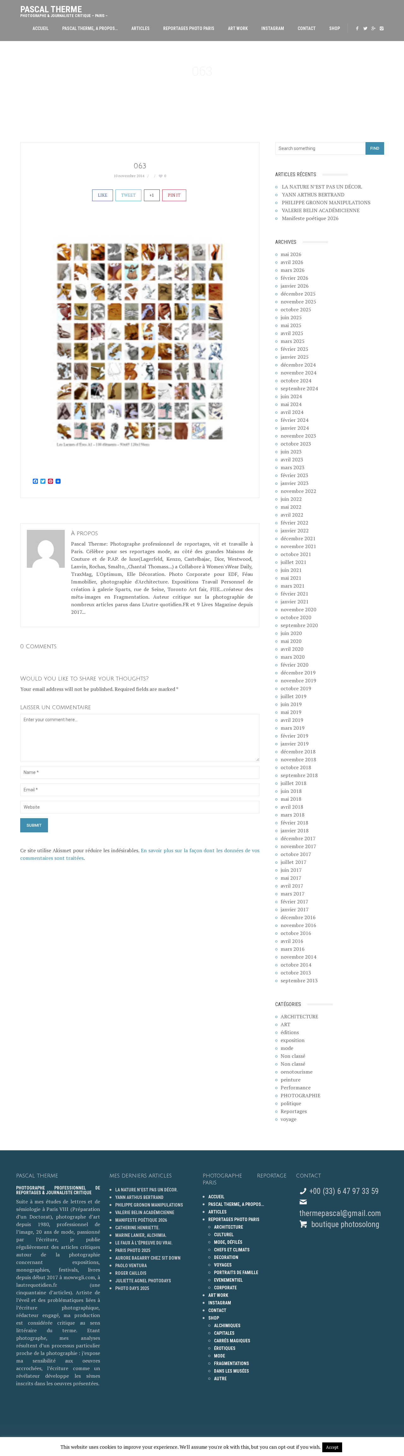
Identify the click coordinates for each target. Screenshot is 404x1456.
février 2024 (294, 419)
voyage (288, 1119)
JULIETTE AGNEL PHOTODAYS (143, 1280)
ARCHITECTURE (299, 1016)
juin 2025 (291, 317)
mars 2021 (293, 585)
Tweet (128, 195)
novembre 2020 (298, 609)
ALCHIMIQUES (227, 1325)
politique (291, 1103)
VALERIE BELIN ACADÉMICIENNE (320, 210)
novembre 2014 (298, 956)
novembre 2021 (298, 546)
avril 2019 (292, 719)
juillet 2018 (293, 783)
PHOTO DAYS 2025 (132, 1288)
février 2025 (294, 348)
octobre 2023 (296, 443)
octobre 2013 (296, 972)
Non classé (293, 1055)
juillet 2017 (293, 862)
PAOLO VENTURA (131, 1265)
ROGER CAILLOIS (130, 1273)
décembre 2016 (298, 917)
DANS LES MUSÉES (231, 1371)
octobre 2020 (296, 617)
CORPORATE (225, 1287)
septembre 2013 (299, 980)
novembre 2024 (298, 372)
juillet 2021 (293, 562)
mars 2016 (293, 948)
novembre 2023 (298, 435)
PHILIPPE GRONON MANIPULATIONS (326, 202)
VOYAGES (223, 1264)
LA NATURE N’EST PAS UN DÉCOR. (322, 186)
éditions (290, 1032)
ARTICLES (140, 28)
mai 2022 (291, 506)
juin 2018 (291, 791)
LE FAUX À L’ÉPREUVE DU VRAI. (144, 1242)
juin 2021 (291, 569)
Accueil (41, 28)
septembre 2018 (299, 775)
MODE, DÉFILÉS (228, 1242)
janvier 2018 (295, 830)
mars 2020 (293, 656)
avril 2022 (292, 514)
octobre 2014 (296, 964)
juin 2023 (291, 451)
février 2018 (294, 822)
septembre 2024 (299, 388)
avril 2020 (292, 648)
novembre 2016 (298, 925)
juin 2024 (291, 396)
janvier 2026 (295, 285)
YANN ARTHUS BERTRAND (313, 194)
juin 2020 (291, 633)
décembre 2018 (298, 751)
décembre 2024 (298, 364)
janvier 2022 (295, 530)
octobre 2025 (296, 309)
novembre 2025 (298, 301)
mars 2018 (293, 814)
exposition (293, 1040)
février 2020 (294, 664)
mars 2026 (293, 270)
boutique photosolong (344, 1224)
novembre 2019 (298, 680)
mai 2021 (291, 577)
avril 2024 (292, 412)
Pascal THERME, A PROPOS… (90, 28)
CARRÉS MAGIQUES (232, 1340)
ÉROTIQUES (224, 1348)
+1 (152, 195)
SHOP (334, 28)
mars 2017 (293, 893)
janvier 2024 (295, 427)
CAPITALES (224, 1333)
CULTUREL (224, 1234)
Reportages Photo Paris (188, 28)
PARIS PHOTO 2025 (132, 1250)
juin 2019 (291, 704)
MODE (219, 1355)
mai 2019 (291, 712)
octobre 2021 (296, 554)
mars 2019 (293, 727)
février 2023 (294, 475)
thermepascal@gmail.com (340, 1213)
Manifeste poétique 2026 (310, 218)
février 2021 (294, 593)
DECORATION (226, 1257)
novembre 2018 (298, 759)
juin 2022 (291, 498)
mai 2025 (291, 325)
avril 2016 (292, 941)
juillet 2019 (293, 696)
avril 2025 (292, 333)
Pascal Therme (64, 10)
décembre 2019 (298, 672)
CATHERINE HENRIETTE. (137, 1227)
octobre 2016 (296, 933)
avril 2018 (292, 806)
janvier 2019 (295, 743)
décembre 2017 (298, 838)
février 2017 (294, 901)
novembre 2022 (298, 491)
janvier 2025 (295, 356)
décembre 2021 (298, 538)
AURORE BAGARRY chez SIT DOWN (148, 1258)
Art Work (238, 28)
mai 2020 (291, 641)
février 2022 (294, 522)
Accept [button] (332, 1447)
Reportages (294, 1111)
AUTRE (220, 1378)
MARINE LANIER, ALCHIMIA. (141, 1235)
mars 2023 (293, 467)
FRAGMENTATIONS (231, 1363)
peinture (290, 1079)
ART (285, 1024)
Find (374, 148)
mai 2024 (291, 404)
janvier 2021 (295, 601)
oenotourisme (296, 1071)
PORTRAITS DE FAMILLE (236, 1272)
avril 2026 (292, 262)
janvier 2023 (295, 483)
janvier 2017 (295, 909)
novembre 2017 (298, 846)
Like (102, 195)
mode (287, 1048)
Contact (307, 28)
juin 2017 (291, 869)
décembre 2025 (298, 293)
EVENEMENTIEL (228, 1280)
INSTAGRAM (272, 28)
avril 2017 (292, 885)
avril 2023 (292, 459)
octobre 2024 (296, 380)
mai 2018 (291, 798)
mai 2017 (291, 877)
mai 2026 (291, 254)
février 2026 (294, 277)
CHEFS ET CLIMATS (232, 1249)
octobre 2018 (296, 767)
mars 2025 (293, 341)
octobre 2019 (296, 688)
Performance (296, 1087)
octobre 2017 (296, 854)
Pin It (174, 195)
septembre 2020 (299, 625)
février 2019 (294, 735)
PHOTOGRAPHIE (300, 1095)
